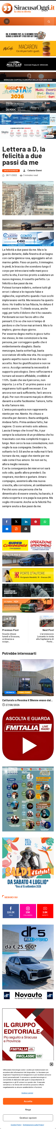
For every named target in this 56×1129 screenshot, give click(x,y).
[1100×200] (28, 76)
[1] (28, 1046)
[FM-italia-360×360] (28, 734)
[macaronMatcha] (28, 48)
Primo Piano (25, 691)
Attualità (10, 691)
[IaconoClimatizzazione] (28, 238)
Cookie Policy (16, 1125)
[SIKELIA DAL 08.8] (28, 132)
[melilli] (28, 798)
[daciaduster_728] (28, 224)
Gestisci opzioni (28, 1118)
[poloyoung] (28, 559)
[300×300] (28, 863)
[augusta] (28, 91)
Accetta (28, 1101)
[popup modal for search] (49, 21)
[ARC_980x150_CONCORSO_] (28, 34)
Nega (28, 1109)
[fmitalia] (28, 119)
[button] (51, 1064)
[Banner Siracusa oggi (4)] (28, 106)
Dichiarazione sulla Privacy (33, 1125)
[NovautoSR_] (28, 963)
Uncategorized (11, 171)
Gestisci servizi (27, 1093)
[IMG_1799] (28, 545)
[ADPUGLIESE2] (28, 605)
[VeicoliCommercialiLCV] (28, 63)
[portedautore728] (28, 574)
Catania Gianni (34, 170)
